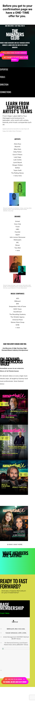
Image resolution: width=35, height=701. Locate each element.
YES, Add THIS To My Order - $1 (13, 54)
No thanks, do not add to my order (16, 58)
